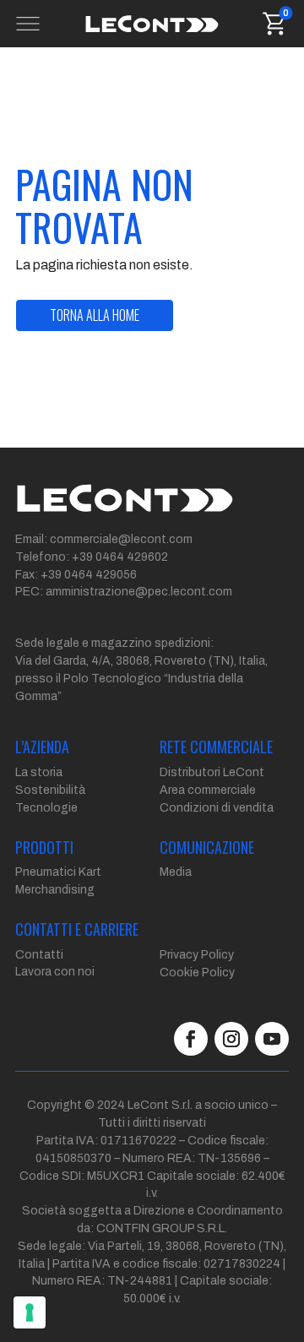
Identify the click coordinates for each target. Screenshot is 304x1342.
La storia (38, 772)
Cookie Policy (197, 972)
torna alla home (94, 315)
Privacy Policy (197, 954)
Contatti (39, 954)
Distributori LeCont (212, 772)
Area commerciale (208, 790)
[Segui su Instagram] (231, 1039)
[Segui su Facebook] (191, 1039)
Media (176, 872)
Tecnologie (46, 807)
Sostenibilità (50, 790)
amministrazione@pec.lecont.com (139, 591)
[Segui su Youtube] (272, 1039)
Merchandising (55, 889)
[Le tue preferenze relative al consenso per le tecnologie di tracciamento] (30, 1312)
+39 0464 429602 (120, 557)
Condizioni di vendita (217, 807)
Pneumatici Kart (58, 872)
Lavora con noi (55, 971)
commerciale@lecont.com (121, 539)
